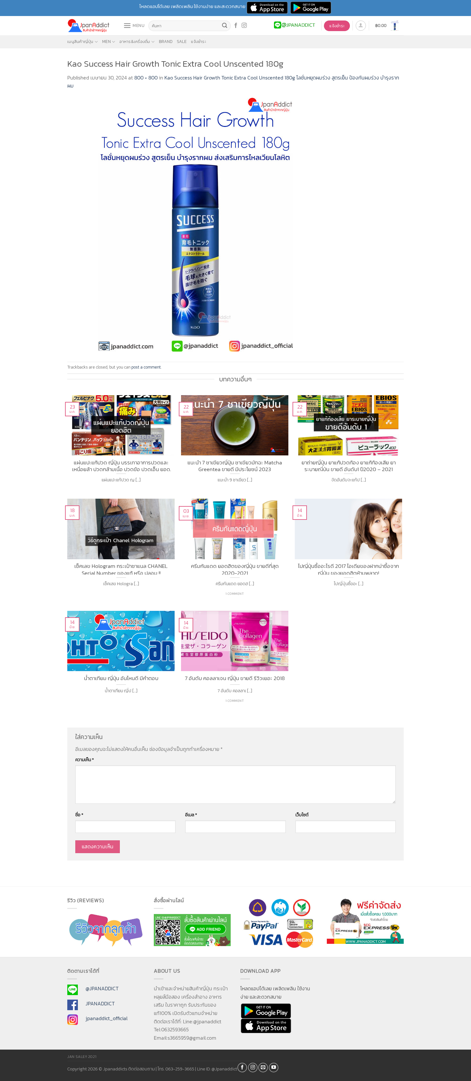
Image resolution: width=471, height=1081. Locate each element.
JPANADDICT (100, 1003)
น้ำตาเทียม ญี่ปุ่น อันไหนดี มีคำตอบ (121, 678)
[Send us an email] (263, 1067)
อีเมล (191, 814)
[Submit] (224, 26)
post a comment (146, 367)
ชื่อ (79, 814)
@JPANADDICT (102, 988)
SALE (181, 41)
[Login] (361, 26)
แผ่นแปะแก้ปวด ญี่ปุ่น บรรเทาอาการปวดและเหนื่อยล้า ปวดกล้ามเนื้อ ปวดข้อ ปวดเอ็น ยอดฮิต (121, 465)
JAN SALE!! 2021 (81, 1057)
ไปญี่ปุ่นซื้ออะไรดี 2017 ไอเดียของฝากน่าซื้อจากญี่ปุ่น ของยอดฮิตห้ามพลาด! (348, 569)
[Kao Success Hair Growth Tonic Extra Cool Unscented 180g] (195, 225)
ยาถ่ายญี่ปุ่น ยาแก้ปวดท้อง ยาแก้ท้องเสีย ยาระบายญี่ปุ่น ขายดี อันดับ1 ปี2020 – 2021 (349, 465)
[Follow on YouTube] (273, 1067)
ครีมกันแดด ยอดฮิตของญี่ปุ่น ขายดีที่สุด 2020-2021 (235, 569)
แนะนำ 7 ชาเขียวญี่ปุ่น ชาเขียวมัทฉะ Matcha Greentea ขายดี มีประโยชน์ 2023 (234, 465)
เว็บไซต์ (302, 814)
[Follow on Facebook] (235, 26)
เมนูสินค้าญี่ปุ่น (80, 41)
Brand (165, 41)
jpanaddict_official (107, 1018)
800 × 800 (146, 77)
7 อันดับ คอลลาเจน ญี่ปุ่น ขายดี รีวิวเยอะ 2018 (235, 678)
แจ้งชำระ (198, 41)
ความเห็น (84, 759)
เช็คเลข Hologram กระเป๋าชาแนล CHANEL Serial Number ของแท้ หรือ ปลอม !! (121, 569)
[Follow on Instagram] (244, 26)
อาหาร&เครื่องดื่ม (135, 41)
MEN (106, 41)
